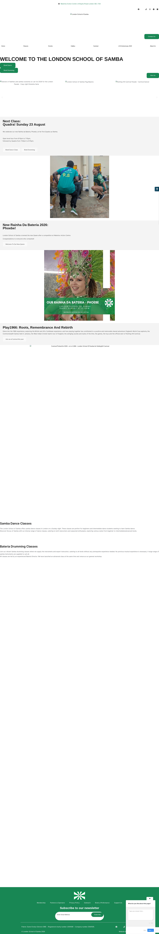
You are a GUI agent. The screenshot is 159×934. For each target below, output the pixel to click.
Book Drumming (29, 150)
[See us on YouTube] (143, 9)
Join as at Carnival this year (15, 339)
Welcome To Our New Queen (15, 244)
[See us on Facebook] (139, 9)
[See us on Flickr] (158, 9)
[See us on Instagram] (150, 9)
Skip (145, 930)
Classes (25, 46)
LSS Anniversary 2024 (125, 46)
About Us (153, 46)
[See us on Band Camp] (154, 9)
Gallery (73, 46)
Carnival (95, 46)
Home (3, 46)
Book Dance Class (12, 150)
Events (50, 46)
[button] (2, 97)
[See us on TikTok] (146, 9)
